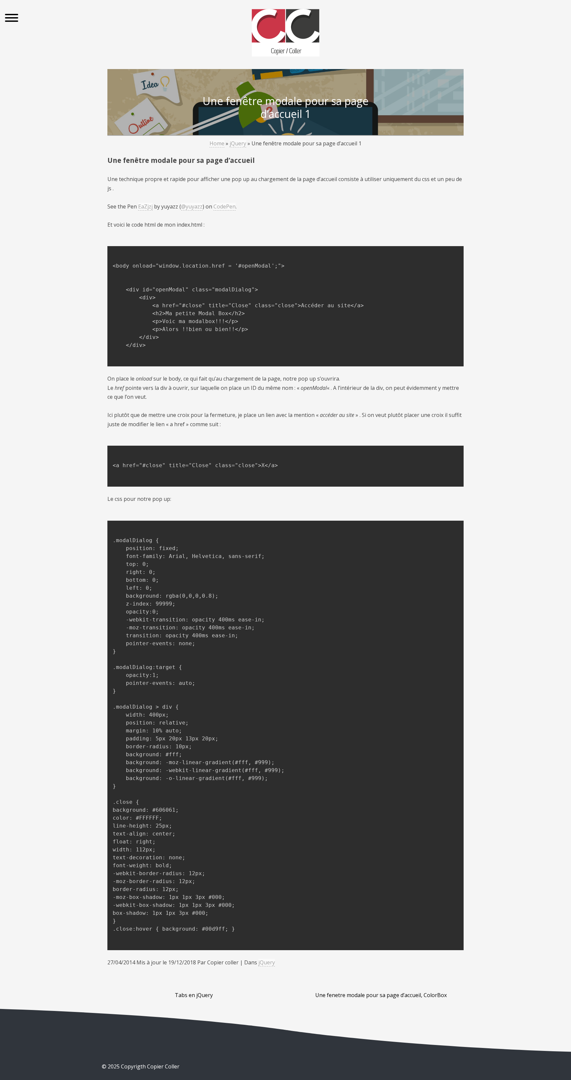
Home (216, 143)
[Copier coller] (286, 34)
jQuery (238, 143)
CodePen (224, 206)
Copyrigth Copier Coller (149, 1066)
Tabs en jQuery (194, 995)
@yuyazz (192, 206)
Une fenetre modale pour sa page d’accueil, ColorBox (381, 995)
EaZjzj (145, 206)
